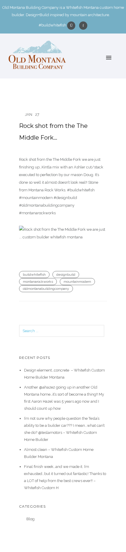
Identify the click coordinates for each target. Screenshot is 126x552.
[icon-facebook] (83, 25)
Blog (30, 519)
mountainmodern (77, 282)
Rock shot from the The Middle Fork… (53, 131)
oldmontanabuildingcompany (46, 289)
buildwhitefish (34, 274)
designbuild (65, 274)
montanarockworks (38, 282)
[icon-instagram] (72, 25)
